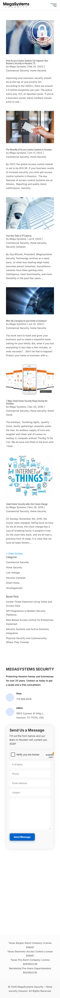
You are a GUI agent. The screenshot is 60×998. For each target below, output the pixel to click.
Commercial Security (17, 70)
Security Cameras (16, 246)
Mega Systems (18, 66)
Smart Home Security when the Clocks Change (27, 504)
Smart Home (13, 582)
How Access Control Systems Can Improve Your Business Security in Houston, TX (27, 62)
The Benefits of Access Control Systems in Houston (29, 149)
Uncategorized (14, 588)
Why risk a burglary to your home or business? (26, 320)
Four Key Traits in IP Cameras (19, 235)
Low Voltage (13, 572)
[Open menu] (54, 5)
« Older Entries (14, 553)
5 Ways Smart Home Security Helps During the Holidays (27, 402)
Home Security (38, 70)
